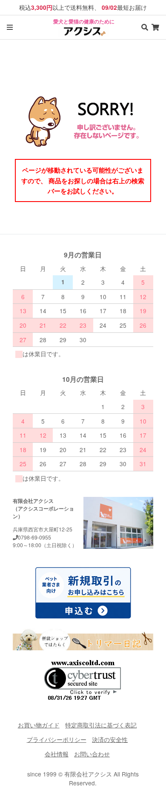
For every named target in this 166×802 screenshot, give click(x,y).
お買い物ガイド (39, 725)
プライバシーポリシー (56, 739)
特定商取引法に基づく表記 (101, 725)
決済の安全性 (110, 739)
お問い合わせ (92, 754)
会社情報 (57, 754)
